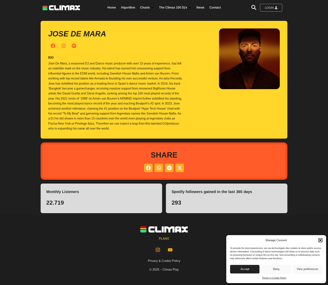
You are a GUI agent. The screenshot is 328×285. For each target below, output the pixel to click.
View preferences (307, 269)
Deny (276, 269)
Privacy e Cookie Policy (274, 278)
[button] (320, 240)
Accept (244, 269)
